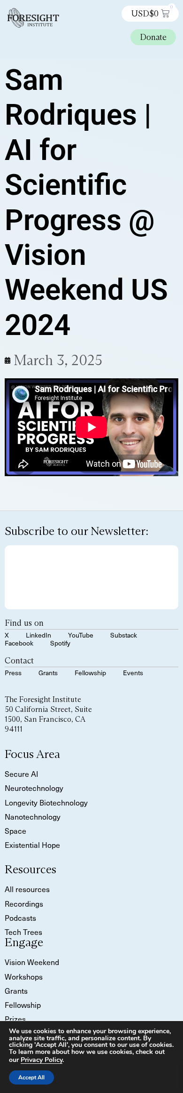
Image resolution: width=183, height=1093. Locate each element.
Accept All (31, 1077)
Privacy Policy (41, 1059)
